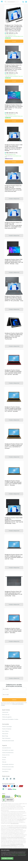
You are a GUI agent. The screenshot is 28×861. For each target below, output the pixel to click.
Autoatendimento (6, 747)
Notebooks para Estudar (8, 740)
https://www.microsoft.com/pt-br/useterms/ (18, 826)
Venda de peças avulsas (8, 766)
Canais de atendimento (7, 752)
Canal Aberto (5, 771)
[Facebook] (3, 779)
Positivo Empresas (6, 728)
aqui (17, 855)
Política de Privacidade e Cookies (10, 719)
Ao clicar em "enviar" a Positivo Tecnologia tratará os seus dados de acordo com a (14, 704)
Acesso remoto (6, 755)
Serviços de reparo (6, 769)
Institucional (5, 712)
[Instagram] (7, 779)
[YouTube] (14, 779)
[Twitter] (10, 779)
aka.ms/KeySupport (21, 819)
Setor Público (5, 731)
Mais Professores (6, 738)
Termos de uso (5, 714)
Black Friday (5, 736)
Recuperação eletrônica (8, 764)
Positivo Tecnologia (7, 726)
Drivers (4, 759)
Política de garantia (6, 717)
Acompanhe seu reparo (8, 750)
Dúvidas (4, 757)
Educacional (5, 733)
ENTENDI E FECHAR (7, 858)
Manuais (4, 762)
